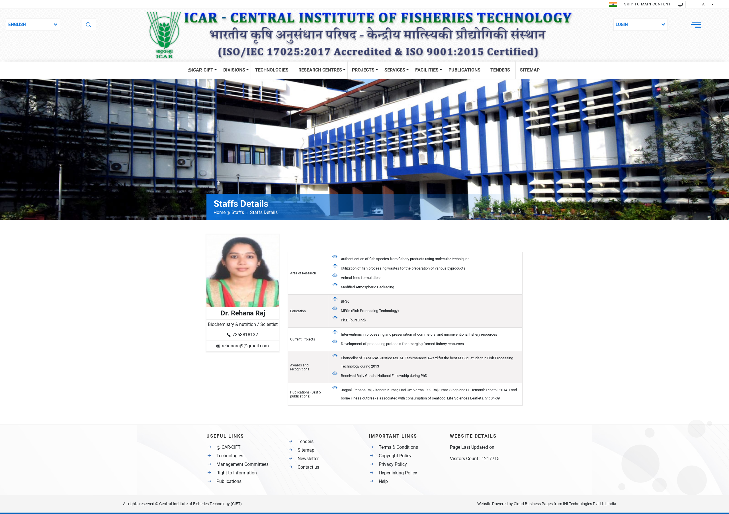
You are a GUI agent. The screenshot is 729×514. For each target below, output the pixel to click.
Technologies (229, 455)
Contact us (308, 467)
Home (220, 212)
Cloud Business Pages (533, 503)
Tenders (306, 441)
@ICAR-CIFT (228, 447)
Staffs (238, 212)
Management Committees (242, 464)
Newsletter (308, 458)
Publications (228, 481)
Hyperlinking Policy (398, 473)
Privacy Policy (393, 464)
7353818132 (245, 334)
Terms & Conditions (398, 447)
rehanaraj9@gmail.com (245, 345)
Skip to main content (647, 4)
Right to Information (236, 473)
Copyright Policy (395, 455)
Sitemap (306, 450)
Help (383, 481)
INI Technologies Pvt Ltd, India (589, 503)
